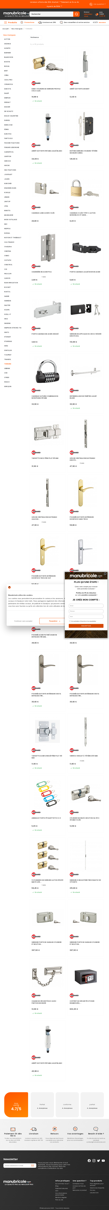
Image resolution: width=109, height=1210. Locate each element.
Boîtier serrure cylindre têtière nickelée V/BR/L (83, 152)
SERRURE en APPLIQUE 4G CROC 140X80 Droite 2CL (85, 335)
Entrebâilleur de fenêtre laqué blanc (83, 397)
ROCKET (7, 287)
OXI (5, 269)
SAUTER (7, 305)
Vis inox (92, 1190)
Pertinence (35, 37)
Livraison (33, 1133)
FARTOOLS (8, 138)
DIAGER (7, 107)
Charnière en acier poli (42, 272)
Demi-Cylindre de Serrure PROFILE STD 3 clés (46, 90)
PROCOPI (7, 274)
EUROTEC (8, 134)
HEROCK (7, 161)
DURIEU (7, 120)
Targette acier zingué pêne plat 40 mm (47, 757)
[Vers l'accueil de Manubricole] (18, 14)
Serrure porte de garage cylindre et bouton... (47, 943)
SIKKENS (7, 323)
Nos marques (9, 35)
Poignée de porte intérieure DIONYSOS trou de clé (44, 577)
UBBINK (7, 368)
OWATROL (8, 265)
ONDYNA (7, 251)
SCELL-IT (7, 314)
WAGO (7, 382)
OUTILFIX (7, 260)
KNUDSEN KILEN (10, 188)
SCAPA (7, 310)
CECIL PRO (8, 80)
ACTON (7, 39)
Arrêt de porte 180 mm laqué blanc (47, 151)
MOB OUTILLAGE (10, 220)
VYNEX (6, 378)
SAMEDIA (7, 301)
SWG (6, 346)
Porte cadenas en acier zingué (45, 334)
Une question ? (99, 4)
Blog (56, 1186)
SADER (6, 296)
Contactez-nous (78, 1184)
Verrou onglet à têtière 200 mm (84, 756)
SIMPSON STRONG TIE (12, 328)
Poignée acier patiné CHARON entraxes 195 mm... (44, 636)
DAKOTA (7, 89)
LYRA (6, 206)
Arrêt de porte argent (80, 89)
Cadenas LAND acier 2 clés (43, 213)
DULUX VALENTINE (11, 116)
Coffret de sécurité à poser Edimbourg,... (82, 1002)
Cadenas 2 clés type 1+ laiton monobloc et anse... (82, 214)
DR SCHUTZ (8, 111)
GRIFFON (7, 156)
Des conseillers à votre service (77, 22)
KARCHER (8, 184)
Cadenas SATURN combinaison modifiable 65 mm (45, 397)
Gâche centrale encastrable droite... (82, 459)
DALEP (6, 93)
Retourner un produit (80, 1190)
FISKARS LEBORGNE (11, 147)
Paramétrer (53, 621)
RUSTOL (7, 292)
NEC (5, 224)
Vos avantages (75, 1133)
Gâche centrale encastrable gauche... (44, 518)
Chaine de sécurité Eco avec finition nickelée (44, 1002)
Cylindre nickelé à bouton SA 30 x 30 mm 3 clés (84, 819)
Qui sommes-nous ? (62, 1184)
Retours (55, 1133)
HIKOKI (7, 165)
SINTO (6, 332)
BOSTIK (7, 62)
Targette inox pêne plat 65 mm (45, 458)
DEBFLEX (7, 98)
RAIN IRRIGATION (11, 283)
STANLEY (7, 337)
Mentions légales (61, 1197)
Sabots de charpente (97, 1188)
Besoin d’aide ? (96, 1133)
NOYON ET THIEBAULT (12, 238)
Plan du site (59, 1200)
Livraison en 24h (49, 22)
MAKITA (7, 211)
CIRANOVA (8, 84)
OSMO (6, 256)
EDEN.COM (8, 125)
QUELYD (7, 278)
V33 (5, 373)
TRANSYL (7, 359)
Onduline (8, 247)
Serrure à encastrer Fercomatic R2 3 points (85, 881)
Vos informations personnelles (61, 1194)
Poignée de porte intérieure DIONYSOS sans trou (82, 518)
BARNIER (7, 53)
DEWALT (7, 102)
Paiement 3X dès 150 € (13, 1134)
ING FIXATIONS (10, 170)
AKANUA (7, 44)
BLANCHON (8, 57)
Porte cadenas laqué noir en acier (85, 272)
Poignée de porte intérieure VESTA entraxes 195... (46, 695)
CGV (56, 1191)
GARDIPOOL (9, 152)
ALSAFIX (7, 48)
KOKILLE (7, 193)
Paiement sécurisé (61, 1188)
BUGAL (7, 66)
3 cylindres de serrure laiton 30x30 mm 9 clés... (47, 881)
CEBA (6, 75)
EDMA (6, 129)
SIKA (6, 319)
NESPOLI (7, 229)
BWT (6, 71)
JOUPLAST (8, 175)
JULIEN (6, 179)
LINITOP (7, 202)
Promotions (29, 22)
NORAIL (7, 233)
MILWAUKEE (8, 215)
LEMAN (6, 197)
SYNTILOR (8, 350)
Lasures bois (94, 1193)
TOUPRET (7, 355)
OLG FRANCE (9, 242)
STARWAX (8, 341)
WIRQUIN (7, 387)
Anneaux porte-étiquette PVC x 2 (46, 818)
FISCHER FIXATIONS (11, 143)
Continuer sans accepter (23, 621)
